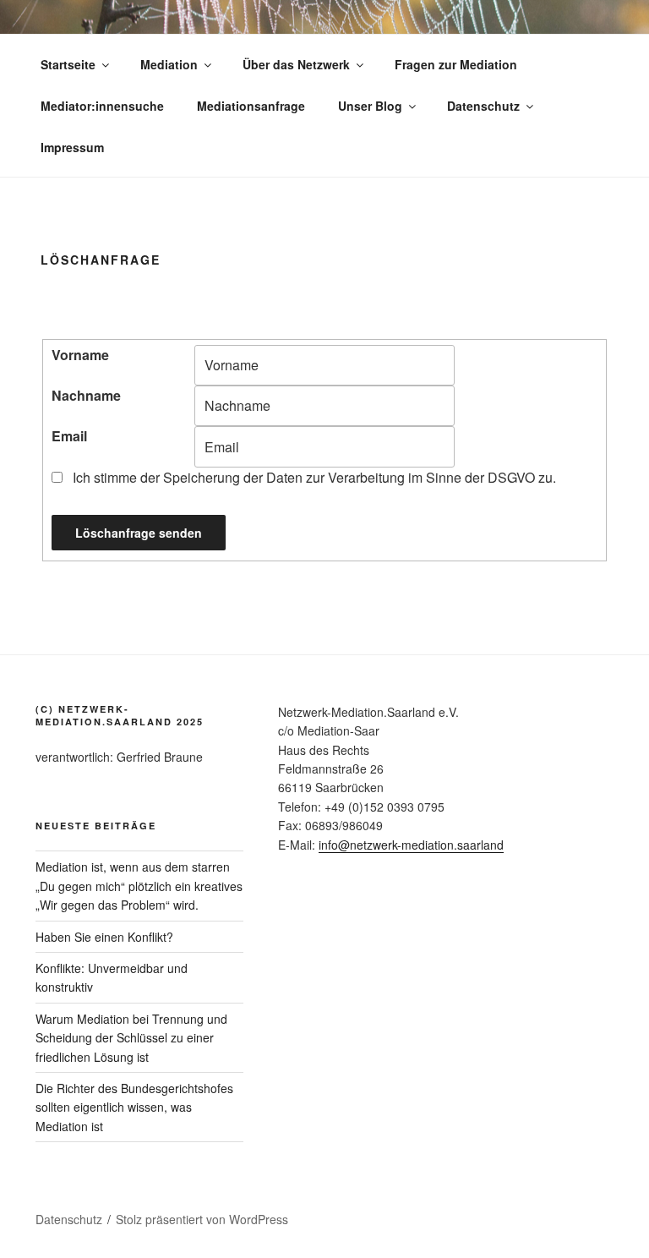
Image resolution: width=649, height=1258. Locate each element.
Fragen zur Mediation (456, 64)
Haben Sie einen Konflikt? (104, 936)
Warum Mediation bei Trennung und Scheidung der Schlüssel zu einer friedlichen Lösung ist (131, 1037)
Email (69, 436)
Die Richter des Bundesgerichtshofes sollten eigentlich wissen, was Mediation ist (134, 1107)
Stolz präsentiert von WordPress (202, 1219)
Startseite (68, 64)
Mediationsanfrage (251, 105)
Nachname (86, 395)
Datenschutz (483, 105)
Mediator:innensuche (102, 105)
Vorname (80, 354)
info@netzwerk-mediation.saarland (411, 844)
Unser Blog (370, 105)
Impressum (72, 147)
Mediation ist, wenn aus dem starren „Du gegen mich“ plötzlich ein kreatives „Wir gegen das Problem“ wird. (139, 885)
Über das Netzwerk (296, 64)
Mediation (169, 64)
